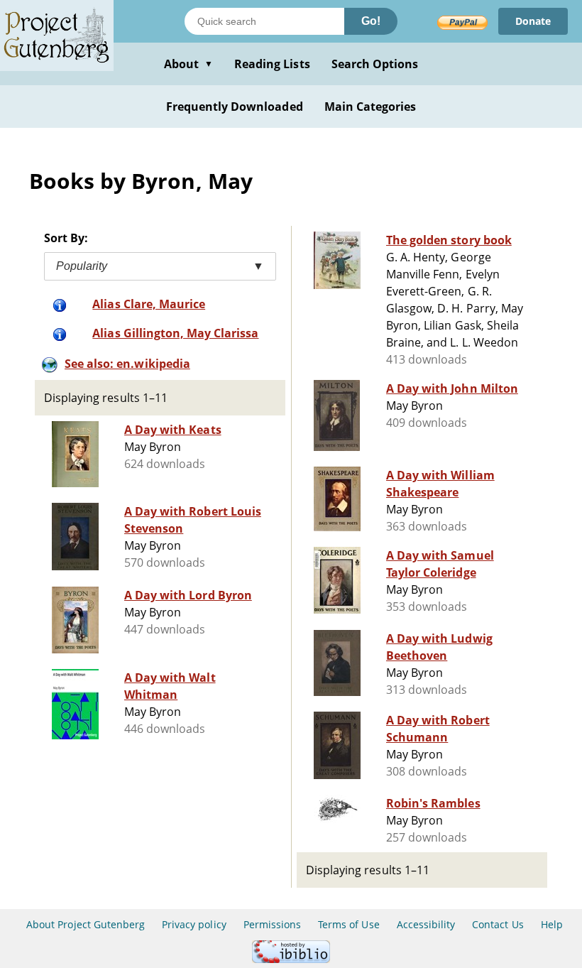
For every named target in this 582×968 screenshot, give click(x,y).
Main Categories (370, 106)
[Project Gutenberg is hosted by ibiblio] (291, 959)
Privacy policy (194, 924)
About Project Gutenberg (85, 924)
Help (552, 924)
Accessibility (426, 924)
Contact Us (497, 924)
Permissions (272, 924)
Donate (533, 21)
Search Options (375, 64)
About (188, 64)
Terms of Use (348, 924)
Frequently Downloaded (234, 106)
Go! (370, 21)
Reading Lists (272, 64)
